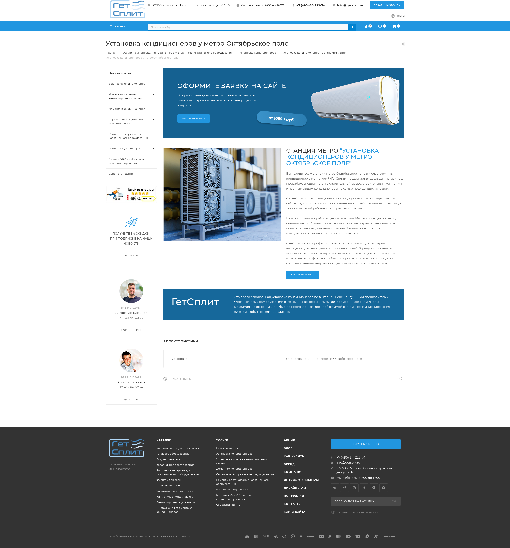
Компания (293, 471)
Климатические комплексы (174, 496)
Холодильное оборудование (175, 464)
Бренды (290, 464)
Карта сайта (294, 511)
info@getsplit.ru (350, 5)
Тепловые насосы (168, 485)
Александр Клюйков (131, 313)
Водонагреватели (168, 459)
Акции (289, 440)
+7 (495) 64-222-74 (310, 5)
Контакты (292, 503)
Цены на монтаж (227, 448)
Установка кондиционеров (234, 453)
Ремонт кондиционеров (232, 489)
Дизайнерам (295, 487)
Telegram (344, 487)
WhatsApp (374, 487)
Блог (288, 448)
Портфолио (294, 495)
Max (383, 487)
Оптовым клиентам (301, 479)
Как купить (294, 456)
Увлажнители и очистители (174, 491)
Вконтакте (335, 487)
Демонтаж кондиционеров (234, 468)
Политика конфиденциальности (357, 512)
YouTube (354, 487)
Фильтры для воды (168, 479)
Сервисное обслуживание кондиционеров (245, 474)
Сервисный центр (228, 504)
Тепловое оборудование (172, 453)
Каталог (163, 440)
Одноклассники (364, 487)
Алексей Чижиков (131, 382)
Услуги (222, 440)
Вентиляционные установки (175, 502)
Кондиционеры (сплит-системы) (178, 448)
